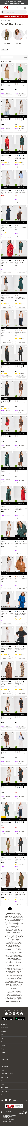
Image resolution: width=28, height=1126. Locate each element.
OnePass (3, 1045)
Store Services (4, 1094)
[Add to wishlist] (12, 64)
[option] (2, 84)
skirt (18, 971)
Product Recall (4, 1059)
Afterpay (3, 1041)
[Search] (2, 12)
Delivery (3, 1084)
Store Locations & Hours (7, 1073)
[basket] (25, 8)
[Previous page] (6, 908)
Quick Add (8, 81)
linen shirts (16, 926)
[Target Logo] (6, 8)
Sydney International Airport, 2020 (14, 3)
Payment (3, 1080)
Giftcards (3, 1031)
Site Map (14, 1123)
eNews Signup (4, 1027)
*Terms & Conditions (7, 1123)
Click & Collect (4, 1077)
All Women (4, 49)
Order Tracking (4, 1066)
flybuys (3, 1034)
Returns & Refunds (5, 1087)
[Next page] (22, 908)
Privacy (12, 1119)
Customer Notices (5, 1056)
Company (3, 1049)
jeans (12, 971)
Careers (3, 1052)
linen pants (10, 928)
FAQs (2, 1070)
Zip (2, 1038)
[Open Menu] (3, 7)
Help (2, 1063)
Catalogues (4, 1024)
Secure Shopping (5, 1091)
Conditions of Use (6, 1119)
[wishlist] (21, 8)
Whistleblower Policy (7, 1121)
